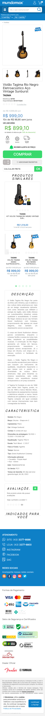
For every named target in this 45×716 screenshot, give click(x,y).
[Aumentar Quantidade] (8, 161)
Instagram (13, 549)
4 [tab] (25, 286)
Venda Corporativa (28, 691)
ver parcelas (9, 123)
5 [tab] (29, 286)
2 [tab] (18, 286)
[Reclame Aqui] (28, 635)
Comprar (23, 154)
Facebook (13, 554)
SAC (9, 559)
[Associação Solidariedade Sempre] (8, 655)
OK (38, 169)
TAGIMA (7, 95)
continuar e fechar (35, 703)
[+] (35, 488)
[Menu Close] (4, 9)
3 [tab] (22, 286)
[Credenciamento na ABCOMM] (10, 638)
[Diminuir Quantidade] (8, 163)
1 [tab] (15, 286)
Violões (6, 22)
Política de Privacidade (12, 708)
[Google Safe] (23, 627)
